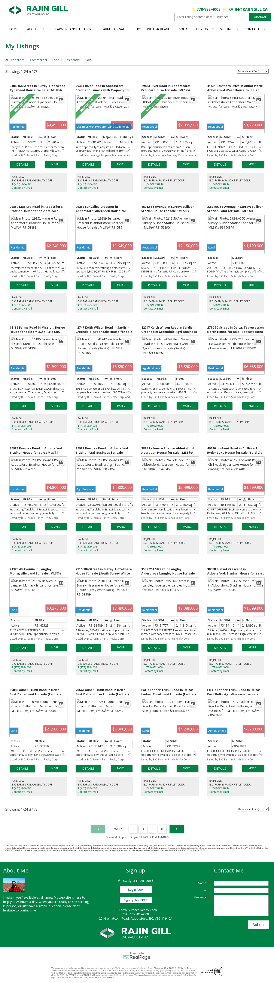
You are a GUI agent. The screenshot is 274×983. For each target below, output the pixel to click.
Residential (72, 60)
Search (260, 16)
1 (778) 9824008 (21, 184)
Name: (203, 883)
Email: (203, 890)
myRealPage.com (137, 958)
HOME (13, 29)
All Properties (15, 60)
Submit (258, 925)
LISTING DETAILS (22, 164)
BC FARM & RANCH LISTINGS (71, 29)
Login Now (135, 889)
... (152, 829)
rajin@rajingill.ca (248, 9)
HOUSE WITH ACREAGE (153, 29)
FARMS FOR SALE (114, 29)
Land (55, 60)
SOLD (183, 29)
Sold (88, 60)
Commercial (38, 60)
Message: (201, 897)
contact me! (28, 910)
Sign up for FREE (136, 900)
